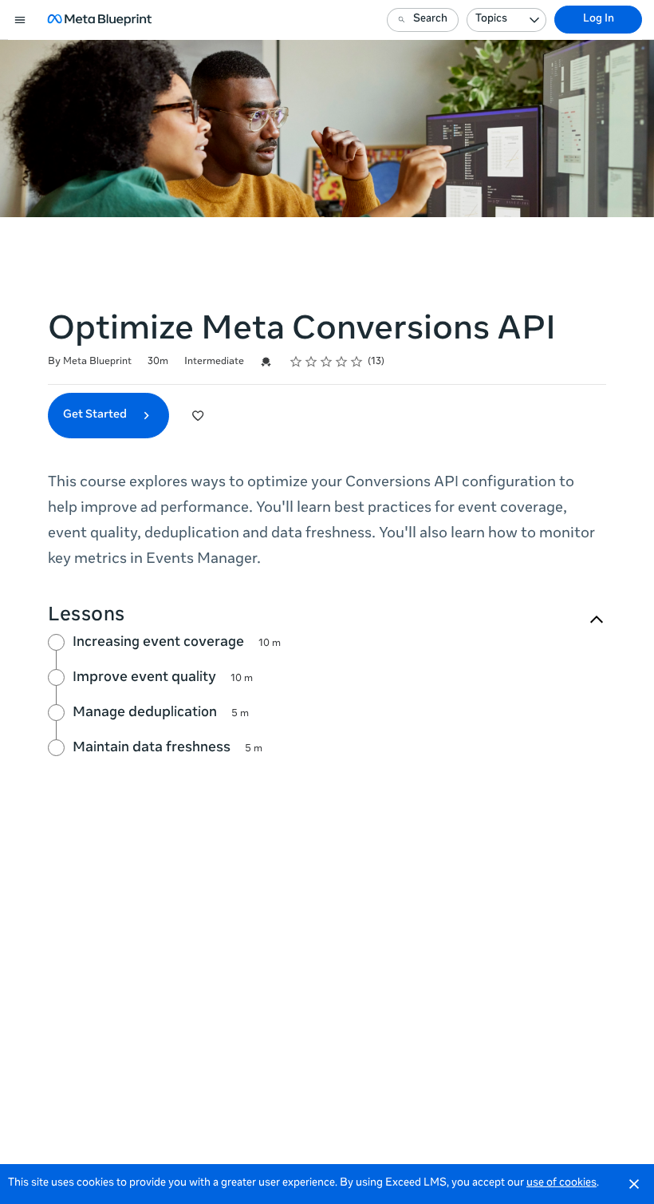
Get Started (96, 415)
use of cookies (561, 1183)
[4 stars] (341, 361)
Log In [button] (598, 19)
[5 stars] (356, 361)
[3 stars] (326, 361)
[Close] (634, 1184)
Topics (491, 19)
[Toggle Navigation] (20, 20)
